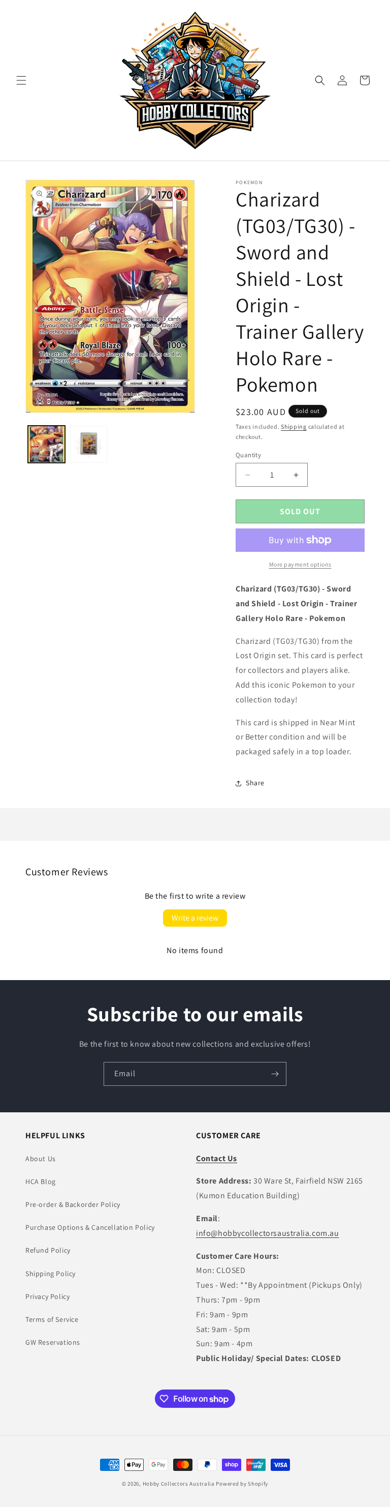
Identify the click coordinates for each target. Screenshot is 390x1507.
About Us (40, 1158)
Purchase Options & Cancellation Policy (90, 1227)
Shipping (294, 426)
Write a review (195, 917)
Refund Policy (48, 1250)
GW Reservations (52, 1342)
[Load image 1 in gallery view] (46, 444)
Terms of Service (52, 1319)
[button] (21, 80)
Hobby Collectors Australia (179, 1483)
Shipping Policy (50, 1273)
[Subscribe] (275, 1074)
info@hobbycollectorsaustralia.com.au (267, 1233)
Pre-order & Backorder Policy (72, 1204)
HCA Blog (40, 1181)
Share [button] (255, 782)
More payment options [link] (300, 564)
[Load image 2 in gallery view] (88, 444)
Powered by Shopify (242, 1483)
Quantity (248, 455)
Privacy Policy (47, 1296)
